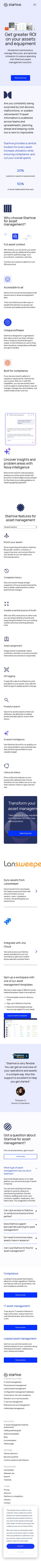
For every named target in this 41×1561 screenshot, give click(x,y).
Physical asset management (15, 1385)
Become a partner (11, 1457)
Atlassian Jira (9, 1473)
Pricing (6, 1490)
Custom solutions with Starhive (16, 1460)
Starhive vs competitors (13, 1496)
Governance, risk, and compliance (17, 1395)
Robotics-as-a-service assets (16, 1398)
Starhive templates (11, 1434)
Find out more (20, 1295)
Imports (7, 1476)
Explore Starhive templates (17, 1016)
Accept (20, 1546)
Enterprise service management (17, 1405)
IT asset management (12, 1382)
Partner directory (11, 1453)
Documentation (10, 1440)
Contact (7, 1503)
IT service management (13, 1402)
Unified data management (14, 1408)
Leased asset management (15, 1388)
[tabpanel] (20, 662)
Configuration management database (19, 1392)
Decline (20, 1552)
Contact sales (20, 1156)
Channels (7, 1480)
